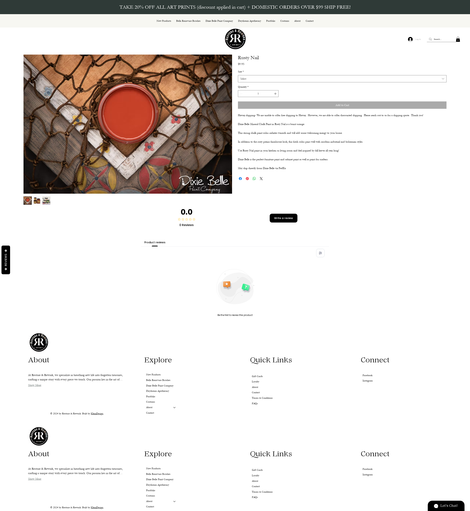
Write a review (283, 218)
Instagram (368, 474)
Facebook (368, 469)
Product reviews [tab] (154, 242)
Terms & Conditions (262, 491)
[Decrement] (240, 93)
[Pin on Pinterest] (247, 178)
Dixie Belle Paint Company (159, 479)
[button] (458, 39)
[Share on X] (261, 178)
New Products (153, 468)
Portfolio (150, 490)
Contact (150, 506)
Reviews (6, 260)
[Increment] (275, 93)
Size (241, 71)
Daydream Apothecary (157, 484)
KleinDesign (97, 507)
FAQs (255, 497)
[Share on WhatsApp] (254, 178)
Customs (150, 495)
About (149, 501)
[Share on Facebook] (240, 178)
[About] (174, 501)
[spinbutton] (258, 93)
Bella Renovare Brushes (158, 474)
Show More (34, 478)
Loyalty (255, 475)
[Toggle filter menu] (320, 253)
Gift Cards (257, 470)
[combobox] (342, 78)
